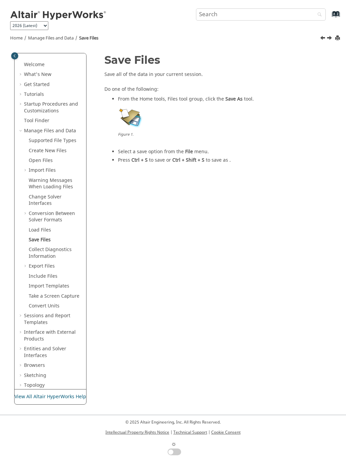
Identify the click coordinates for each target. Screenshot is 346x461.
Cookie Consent (226, 432)
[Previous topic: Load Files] (323, 39)
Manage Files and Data (51, 38)
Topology (34, 385)
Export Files (42, 266)
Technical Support (190, 432)
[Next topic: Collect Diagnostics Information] (330, 39)
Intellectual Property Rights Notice (137, 432)
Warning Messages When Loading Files (51, 184)
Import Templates (49, 286)
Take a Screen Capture (54, 296)
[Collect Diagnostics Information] (330, 39)
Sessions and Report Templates (47, 319)
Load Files (40, 230)
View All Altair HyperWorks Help (50, 396)
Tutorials (34, 94)
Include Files (43, 276)
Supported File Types (52, 140)
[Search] (317, 15)
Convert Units (44, 305)
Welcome (34, 64)
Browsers (34, 365)
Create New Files (48, 150)
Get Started (37, 84)
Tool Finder (36, 120)
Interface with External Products (50, 336)
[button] (21, 64)
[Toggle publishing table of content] (14, 55)
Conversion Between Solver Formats (52, 217)
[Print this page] (338, 38)
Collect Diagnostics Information (50, 253)
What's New (37, 74)
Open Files (41, 160)
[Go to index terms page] (328, 17)
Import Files (42, 170)
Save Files (88, 38)
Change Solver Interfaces (45, 200)
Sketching (35, 375)
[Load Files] (323, 39)
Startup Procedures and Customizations (51, 107)
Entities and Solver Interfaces (45, 352)
